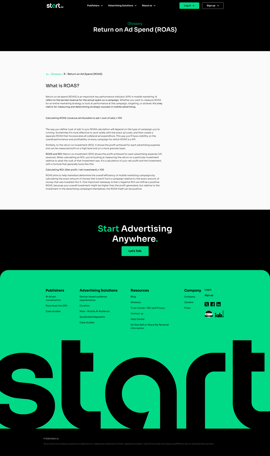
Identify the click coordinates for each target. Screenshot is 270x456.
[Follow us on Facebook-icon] (213, 304)
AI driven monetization (53, 298)
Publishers (93, 5)
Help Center (138, 319)
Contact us (137, 313)
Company (189, 296)
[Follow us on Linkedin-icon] (218, 304)
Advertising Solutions (120, 5)
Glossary (136, 302)
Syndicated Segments (92, 316)
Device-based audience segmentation (93, 298)
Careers (188, 302)
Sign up (211, 5)
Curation (85, 305)
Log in (187, 5)
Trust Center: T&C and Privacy (148, 307)
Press (187, 307)
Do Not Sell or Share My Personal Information (150, 326)
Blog (133, 296)
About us (147, 5)
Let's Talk (135, 251)
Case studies (53, 311)
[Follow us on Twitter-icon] (207, 304)
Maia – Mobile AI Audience (95, 311)
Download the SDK (56, 305)
